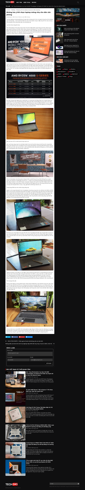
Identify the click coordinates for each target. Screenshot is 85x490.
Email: (31, 357)
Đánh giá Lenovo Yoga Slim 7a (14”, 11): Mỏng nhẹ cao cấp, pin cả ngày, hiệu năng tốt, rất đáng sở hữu (71, 46)
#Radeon (73, 69)
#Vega (71, 76)
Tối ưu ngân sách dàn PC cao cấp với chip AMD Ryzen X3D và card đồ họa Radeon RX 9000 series (39, 462)
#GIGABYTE (72, 71)
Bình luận (10, 350)
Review (34, 2)
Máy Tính (19, 2)
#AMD (59, 69)
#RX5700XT (75, 74)
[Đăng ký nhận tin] (78, 484)
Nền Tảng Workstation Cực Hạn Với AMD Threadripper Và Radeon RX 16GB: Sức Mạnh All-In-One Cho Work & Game (40, 373)
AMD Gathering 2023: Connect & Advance (71, 34)
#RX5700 (66, 74)
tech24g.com (10, 487)
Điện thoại (27, 2)
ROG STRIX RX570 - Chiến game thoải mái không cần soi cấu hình (25, 341)
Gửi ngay (48, 363)
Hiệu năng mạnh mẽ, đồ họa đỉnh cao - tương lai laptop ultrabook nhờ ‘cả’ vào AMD (71, 40)
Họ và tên (9, 357)
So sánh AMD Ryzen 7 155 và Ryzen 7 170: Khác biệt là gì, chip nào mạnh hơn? (29, 6)
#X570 (59, 74)
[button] (78, 2)
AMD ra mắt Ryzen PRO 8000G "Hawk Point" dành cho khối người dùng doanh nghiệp (71, 29)
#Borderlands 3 (62, 71)
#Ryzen (66, 69)
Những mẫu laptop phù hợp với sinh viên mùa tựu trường (71, 52)
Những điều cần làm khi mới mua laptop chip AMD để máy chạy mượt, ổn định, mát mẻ (28, 343)
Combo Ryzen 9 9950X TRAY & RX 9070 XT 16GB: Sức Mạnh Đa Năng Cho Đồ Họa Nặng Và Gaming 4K (40, 444)
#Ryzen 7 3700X (62, 76)
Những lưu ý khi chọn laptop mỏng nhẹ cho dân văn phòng (71, 60)
